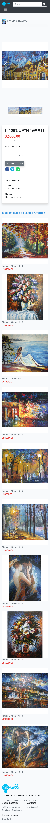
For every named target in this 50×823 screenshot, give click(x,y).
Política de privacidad (11, 807)
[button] (5, 65)
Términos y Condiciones (12, 810)
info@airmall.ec (33, 807)
